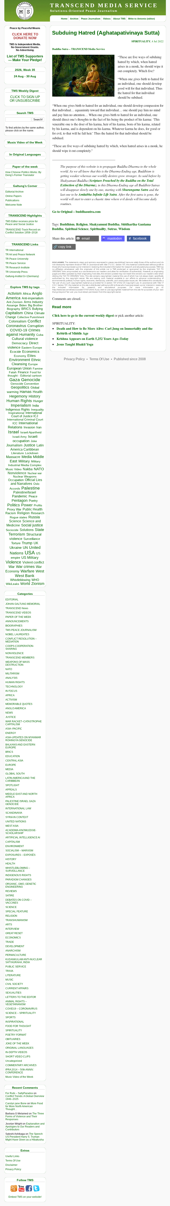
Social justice (32, 525)
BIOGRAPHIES (13, 625)
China (28, 313)
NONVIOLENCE (14, 653)
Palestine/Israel (24, 492)
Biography (13, 308)
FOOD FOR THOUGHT (18, 1026)
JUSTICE (10, 717)
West (40, 571)
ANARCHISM (13, 950)
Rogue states (18, 517)
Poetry (33, 500)
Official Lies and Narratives (26, 481)
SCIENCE (11, 907)
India (35, 405)
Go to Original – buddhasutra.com (76, 211)
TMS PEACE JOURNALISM (20, 630)
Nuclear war (35, 473)
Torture (16, 543)
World (25, 584)
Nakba (28, 469)
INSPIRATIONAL (14, 1021)
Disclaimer (11, 1165)
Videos (106, 18)
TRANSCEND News (16, 608)
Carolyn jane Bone (16, 1103)
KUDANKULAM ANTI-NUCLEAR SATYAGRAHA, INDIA (23, 961)
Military (24, 461)
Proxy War (14, 509)
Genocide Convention (25, 383)
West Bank (24, 575)
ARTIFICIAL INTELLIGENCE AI (22, 837)
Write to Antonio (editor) (141, 18)
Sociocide (12, 530)
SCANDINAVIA (13, 812)
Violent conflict (33, 562)
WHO (35, 580)
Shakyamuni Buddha (104, 224)
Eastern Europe (32, 347)
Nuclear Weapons (24, 476)
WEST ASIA (11, 825)
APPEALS (11, 789)
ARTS (8, 924)
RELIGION (11, 915)
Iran (38, 427)
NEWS (9, 712)
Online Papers (13, 196)
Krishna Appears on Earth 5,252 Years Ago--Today (93, 338)
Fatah (13, 372)
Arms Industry (33, 302)
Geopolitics (20, 387)
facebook (140, 238)
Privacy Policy (13, 1169)
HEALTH (10, 863)
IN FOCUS (11, 691)
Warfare (27, 571)
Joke (34, 441)
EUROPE (10, 765)
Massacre (13, 457)
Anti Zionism (14, 302)
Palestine (30, 488)
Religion (23, 513)
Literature (17, 453)
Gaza (14, 379)
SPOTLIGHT (12, 785)
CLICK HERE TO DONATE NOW (25, 36)
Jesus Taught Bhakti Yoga (75, 344)
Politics (13, 505)
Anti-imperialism (33, 298)
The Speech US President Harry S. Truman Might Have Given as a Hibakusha (24, 1136)
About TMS (119, 18)
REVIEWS (11, 891)
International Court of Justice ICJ (26, 414)
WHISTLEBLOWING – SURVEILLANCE (17, 869)
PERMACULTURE (15, 955)
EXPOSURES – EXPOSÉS (20, 854)
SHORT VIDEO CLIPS (17, 1056)
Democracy (20, 343)
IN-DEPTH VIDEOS (16, 1052)
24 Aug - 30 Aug (25, 76)
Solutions (27, 530)
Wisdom (124, 228)
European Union (19, 368)
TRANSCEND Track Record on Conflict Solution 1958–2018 (22, 231)
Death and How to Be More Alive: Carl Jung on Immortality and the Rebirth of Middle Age (105, 330)
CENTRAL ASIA (14, 760)
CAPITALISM (12, 841)
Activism (15, 293)
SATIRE (9, 895)
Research (37, 513)
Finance (23, 372)
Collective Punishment (30, 317)
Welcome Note (13, 204)
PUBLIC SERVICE (15, 966)
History (34, 396)
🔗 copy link (62, 246)
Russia (34, 517)
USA (30, 552)
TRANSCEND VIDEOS (18, 612)
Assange (12, 305)
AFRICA (10, 695)
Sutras (112, 228)
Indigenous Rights (18, 409)
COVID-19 (18, 330)
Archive (74, 18)
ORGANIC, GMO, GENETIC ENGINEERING (20, 885)
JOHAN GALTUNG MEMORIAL (22, 603)
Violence (13, 562)
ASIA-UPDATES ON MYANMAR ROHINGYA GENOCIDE (23, 739)
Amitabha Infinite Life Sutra (98, 194)
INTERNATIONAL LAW (18, 808)
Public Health (32, 509)
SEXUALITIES (13, 992)
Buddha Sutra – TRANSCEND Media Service (78, 49)
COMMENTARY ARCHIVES (20, 1065)
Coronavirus (16, 326)
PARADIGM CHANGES (18, 879)
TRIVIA (9, 971)
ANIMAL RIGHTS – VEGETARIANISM (16, 1003)
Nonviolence (17, 473)
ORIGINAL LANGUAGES (19, 1047)
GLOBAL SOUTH (15, 773)
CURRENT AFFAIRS (16, 988)
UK (36, 543)
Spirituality (98, 228)
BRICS (26, 308)
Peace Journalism (90, 18)
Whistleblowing (20, 580)
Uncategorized (13, 1060)
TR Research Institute (17, 267)
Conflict (34, 321)
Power (27, 505)
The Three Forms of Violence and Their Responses (24, 1116)
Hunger (38, 401)
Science (15, 521)
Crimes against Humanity (23, 332)
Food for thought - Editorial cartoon (25, 374)
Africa (27, 293)
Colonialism (17, 321)
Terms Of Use (13, 1160)
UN (25, 548)
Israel (13, 431)
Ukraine (16, 547)
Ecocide (15, 351)
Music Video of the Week (19, 1076)
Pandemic (19, 496)
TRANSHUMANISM (16, 920)
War (11, 567)
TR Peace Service (15, 263)
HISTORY (10, 859)
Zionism (37, 584)
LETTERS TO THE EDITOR (20, 997)
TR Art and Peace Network (20, 254)
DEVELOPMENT (14, 946)
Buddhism (67, 224)
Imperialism (21, 405)
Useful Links (12, 1156)
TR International (14, 250)
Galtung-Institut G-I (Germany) (22, 276)
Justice (29, 445)
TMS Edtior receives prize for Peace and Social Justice (21, 223)
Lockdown (31, 453)
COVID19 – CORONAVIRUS (21, 1008)
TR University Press (16, 271)
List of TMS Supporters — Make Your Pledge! (25, 58)
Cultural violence (25, 339)
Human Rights (19, 401)
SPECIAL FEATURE (16, 911)
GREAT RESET (14, 933)
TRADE (9, 942)
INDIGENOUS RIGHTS (18, 875)
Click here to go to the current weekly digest (83, 315)
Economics (30, 352)
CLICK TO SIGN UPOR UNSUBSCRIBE (25, 98)
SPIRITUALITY (13, 1030)
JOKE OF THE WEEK (17, 1043)
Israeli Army (19, 436)
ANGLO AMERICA (15, 708)
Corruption (35, 326)
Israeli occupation (25, 438)
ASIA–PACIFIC (13, 728)
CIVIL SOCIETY (14, 984)
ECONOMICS (13, 937)
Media (27, 457)
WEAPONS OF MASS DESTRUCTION (17, 663)
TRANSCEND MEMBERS (19, 657)
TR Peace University (16, 258)
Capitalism (14, 313)
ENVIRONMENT (14, 846)
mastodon (114, 238)
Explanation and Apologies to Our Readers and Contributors (25, 1126)
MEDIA (9, 769)
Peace (33, 496)
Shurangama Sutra (135, 189)
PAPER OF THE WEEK (18, 617)
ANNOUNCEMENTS (17, 621)
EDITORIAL (11, 599)
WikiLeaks (12, 583)
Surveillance (31, 539)
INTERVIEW (12, 928)
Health (37, 392)
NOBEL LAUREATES (17, 634)
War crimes (25, 567)
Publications (12, 200)
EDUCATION (12, 756)
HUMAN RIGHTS (15, 682)
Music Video (14, 469)
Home (64, 18)
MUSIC (9, 979)
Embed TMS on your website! (24, 1196)
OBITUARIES (12, 1039)
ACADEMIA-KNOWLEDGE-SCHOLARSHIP (20, 832)
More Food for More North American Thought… (24, 1106)
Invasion (29, 427)
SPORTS (10, 1017)
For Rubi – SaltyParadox (19, 1093)
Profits (38, 505)
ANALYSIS (11, 677)
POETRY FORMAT (15, 1034)
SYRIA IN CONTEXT (16, 817)
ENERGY (10, 733)
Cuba (39, 334)
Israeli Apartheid (30, 432)
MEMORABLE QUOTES (18, 704)
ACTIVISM (11, 699)
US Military (30, 558)
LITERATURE (13, 975)
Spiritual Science (77, 228)
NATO (39, 469)
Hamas (26, 392)
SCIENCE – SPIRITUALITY (20, 1013)
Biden (23, 305)
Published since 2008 (130, 359)
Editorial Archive (14, 191)
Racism (10, 513)
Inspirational (16, 413)
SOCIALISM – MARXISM (19, 850)
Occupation (16, 480)
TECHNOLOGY (14, 686)
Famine (38, 368)
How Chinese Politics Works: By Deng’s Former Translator (23, 174)
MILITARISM (12, 673)
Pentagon (20, 500)
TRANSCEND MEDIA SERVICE (104, 5)
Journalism (14, 445)
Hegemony (18, 396)
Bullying (37, 308)
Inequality (37, 409)
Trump (27, 543)
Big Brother (35, 305)
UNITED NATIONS (15, 821)
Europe (33, 364)
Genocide (30, 379)
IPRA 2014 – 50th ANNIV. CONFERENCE (19, 1071)
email (86, 238)
